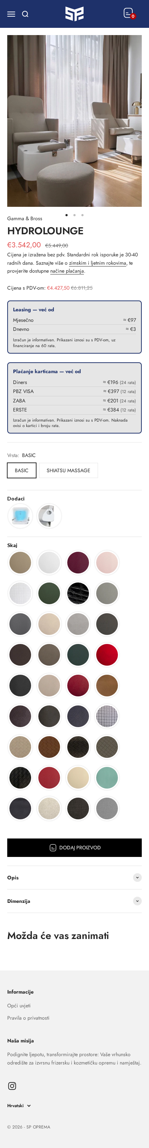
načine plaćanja (67, 270)
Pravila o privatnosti (28, 1017)
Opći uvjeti (19, 1005)
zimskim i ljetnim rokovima (97, 262)
